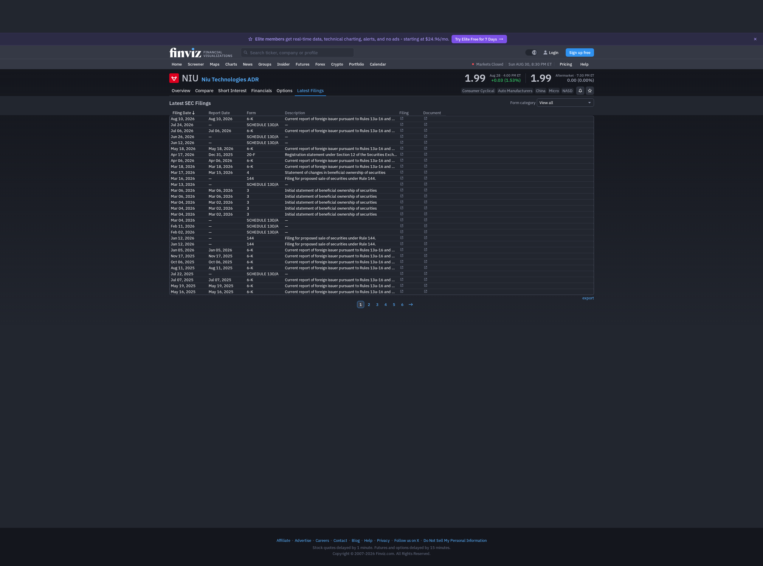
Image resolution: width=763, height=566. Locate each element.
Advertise (303, 540)
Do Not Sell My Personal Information (455, 540)
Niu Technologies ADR (230, 79)
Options (284, 90)
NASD (567, 90)
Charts (231, 64)
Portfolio (356, 64)
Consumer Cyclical (478, 90)
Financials (261, 90)
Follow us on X (406, 540)
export (588, 298)
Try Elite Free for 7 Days (476, 39)
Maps (214, 64)
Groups (264, 64)
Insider (283, 64)
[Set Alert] (580, 90)
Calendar (378, 64)
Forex (320, 64)
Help (584, 64)
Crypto (337, 64)
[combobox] (297, 52)
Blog (356, 540)
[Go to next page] (410, 304)
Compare (204, 90)
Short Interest (232, 90)
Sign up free (579, 52)
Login (554, 52)
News (247, 64)
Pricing (566, 64)
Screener (196, 64)
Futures (302, 64)
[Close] (755, 39)
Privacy (383, 540)
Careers (322, 540)
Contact (340, 540)
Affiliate (283, 540)
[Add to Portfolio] (590, 90)
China (540, 90)
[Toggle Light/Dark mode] (531, 52)
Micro (554, 90)
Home (177, 64)
